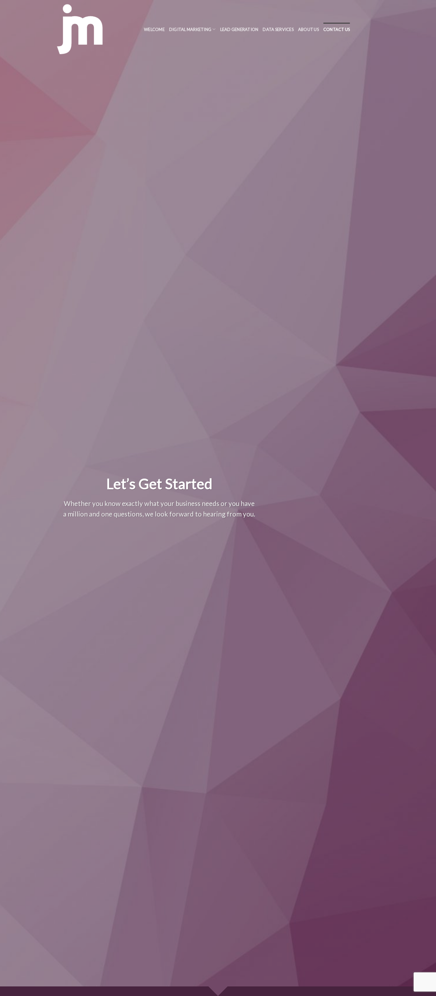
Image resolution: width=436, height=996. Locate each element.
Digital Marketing (190, 29)
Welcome (154, 29)
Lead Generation (239, 29)
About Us (308, 29)
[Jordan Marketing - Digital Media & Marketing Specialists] (92, 29)
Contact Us (336, 29)
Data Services (278, 29)
